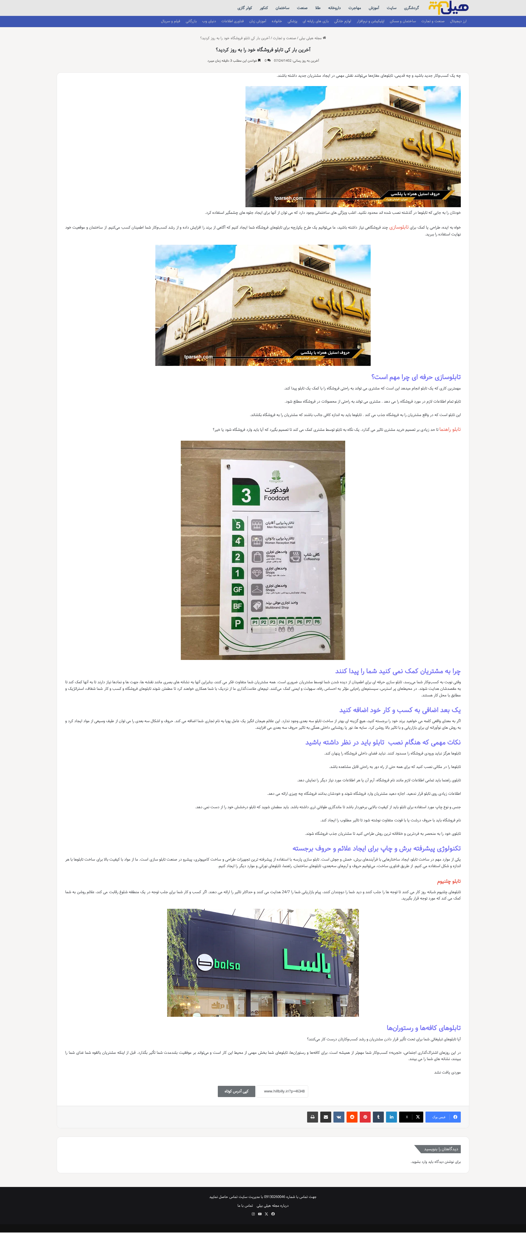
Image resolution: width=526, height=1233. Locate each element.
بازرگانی (191, 21)
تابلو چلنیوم (449, 881)
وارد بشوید (419, 1161)
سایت (391, 8)
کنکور (264, 8)
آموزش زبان (257, 21)
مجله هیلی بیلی (311, 38)
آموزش (374, 8)
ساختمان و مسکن (403, 21)
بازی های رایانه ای (316, 21)
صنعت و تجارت (433, 21)
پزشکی (292, 21)
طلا (318, 8)
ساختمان (282, 8)
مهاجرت (354, 8)
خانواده (277, 21)
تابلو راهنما (450, 429)
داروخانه (334, 8)
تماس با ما (245, 1205)
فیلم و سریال (170, 21)
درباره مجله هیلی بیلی (272, 1205)
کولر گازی (245, 8)
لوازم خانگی (342, 21)
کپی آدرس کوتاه (236, 1091)
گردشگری (411, 8)
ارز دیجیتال (458, 21)
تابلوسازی (399, 227)
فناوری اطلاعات (232, 21)
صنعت (302, 8)
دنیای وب (209, 21)
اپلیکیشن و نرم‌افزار (370, 21)
